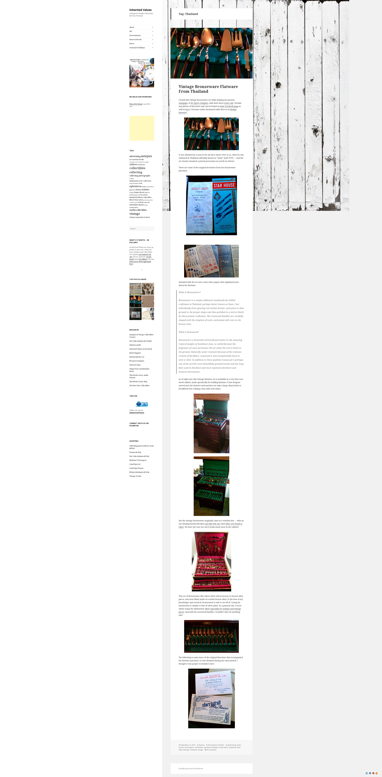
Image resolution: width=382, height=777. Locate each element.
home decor (139, 192)
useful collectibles (138, 210)
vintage (134, 214)
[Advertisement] (141, 128)
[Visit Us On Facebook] (370, 773)
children (133, 164)
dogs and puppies (134, 183)
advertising (135, 156)
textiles (146, 205)
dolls (140, 183)
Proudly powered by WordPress (191, 768)
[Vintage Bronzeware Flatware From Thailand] (135, 301)
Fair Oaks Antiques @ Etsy (139, 456)
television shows (136, 204)
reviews (141, 202)
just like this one (212, 524)
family (144, 186)
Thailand (193, 750)
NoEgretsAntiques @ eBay (139, 472)
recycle (136, 202)
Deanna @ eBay (135, 452)
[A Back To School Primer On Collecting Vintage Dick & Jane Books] (135, 289)
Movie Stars (133, 200)
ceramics (146, 162)
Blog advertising (135, 104)
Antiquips (183, 103)
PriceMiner (143, 259)
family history (150, 186)
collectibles (137, 168)
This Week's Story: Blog (138, 381)
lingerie (136, 195)
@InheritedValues (136, 413)
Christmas (141, 165)
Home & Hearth (135, 39)
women (147, 217)
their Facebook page (229, 106)
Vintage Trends (135, 476)
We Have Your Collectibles (139, 385)
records (131, 202)
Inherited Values (140, 10)
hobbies (145, 189)
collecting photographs (139, 175)
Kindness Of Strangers (137, 460)
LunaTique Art (135, 464)
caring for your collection (136, 162)
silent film (147, 202)
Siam (238, 747)
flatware (215, 747)
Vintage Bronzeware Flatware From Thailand (208, 89)
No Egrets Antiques (136, 361)
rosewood (232, 747)
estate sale (228, 103)
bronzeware (189, 747)
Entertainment (135, 35)
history (139, 189)
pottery (151, 200)
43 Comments (211, 750)
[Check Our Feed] (376, 773)
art (130, 159)
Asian (239, 745)
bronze (181, 747)
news (141, 200)
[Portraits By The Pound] (148, 314)
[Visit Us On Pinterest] (373, 773)
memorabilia (143, 195)
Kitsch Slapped (135, 353)
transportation (133, 207)
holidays (131, 192)
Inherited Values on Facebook (140, 349)
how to (147, 192)
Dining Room (213, 745)
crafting (131, 178)
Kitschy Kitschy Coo (136, 357)
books (141, 159)
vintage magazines (136, 217)
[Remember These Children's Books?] (135, 314)
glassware (132, 190)
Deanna (202, 745)
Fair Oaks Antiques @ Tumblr (140, 341)
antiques (146, 156)
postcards (145, 200)
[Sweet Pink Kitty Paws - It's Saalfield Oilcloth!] (148, 289)
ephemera (135, 186)
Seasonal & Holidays (137, 48)
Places (131, 43)
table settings (184, 750)
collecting (135, 172)
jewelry (131, 195)
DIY (130, 31)
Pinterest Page (135, 365)
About (131, 27)
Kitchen (221, 745)
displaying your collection (140, 181)
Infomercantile (135, 345)
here (187, 109)
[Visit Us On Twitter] (366, 773)
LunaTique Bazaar (136, 468)
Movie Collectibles (144, 197)
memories (133, 197)
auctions (135, 159)
